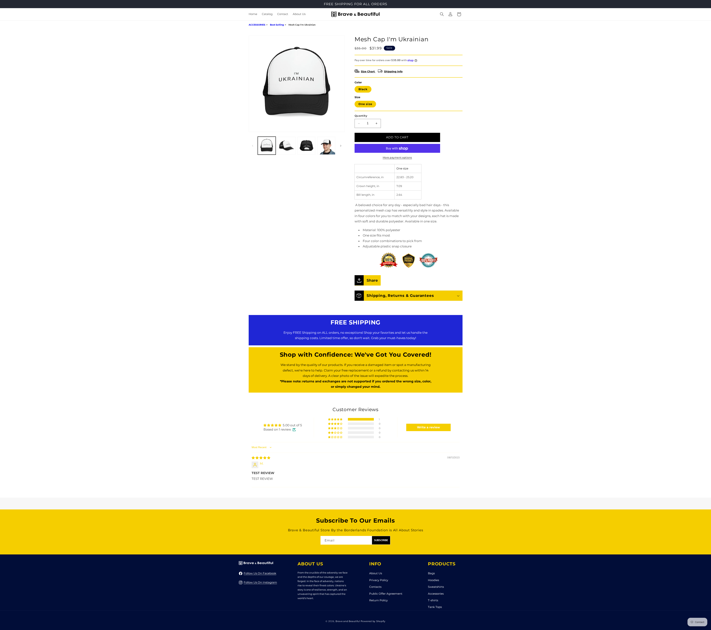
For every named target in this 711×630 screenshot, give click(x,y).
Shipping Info (393, 71)
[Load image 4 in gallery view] (326, 146)
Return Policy (378, 600)
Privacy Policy (378, 580)
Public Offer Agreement (385, 593)
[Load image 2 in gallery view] (287, 146)
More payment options (397, 157)
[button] (267, 14)
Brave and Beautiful (348, 621)
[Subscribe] (381, 540)
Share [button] (372, 280)
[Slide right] (341, 146)
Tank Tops (435, 607)
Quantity (361, 115)
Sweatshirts (436, 586)
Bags (431, 573)
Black (363, 89)
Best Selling (277, 24)
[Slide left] (253, 146)
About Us (375, 573)
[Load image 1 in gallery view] (267, 146)
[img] (261, 458)
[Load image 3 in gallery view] (307, 146)
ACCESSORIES (257, 24)
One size (365, 104)
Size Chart (368, 71)
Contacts (375, 586)
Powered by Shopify (373, 621)
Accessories (436, 593)
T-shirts (433, 600)
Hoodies (433, 580)
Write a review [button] (428, 427)
